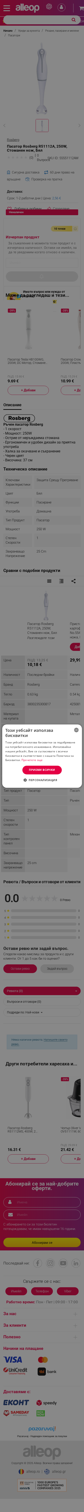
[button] (42, 780)
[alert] (42, 756)
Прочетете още (32, 760)
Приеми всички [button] (42, 770)
